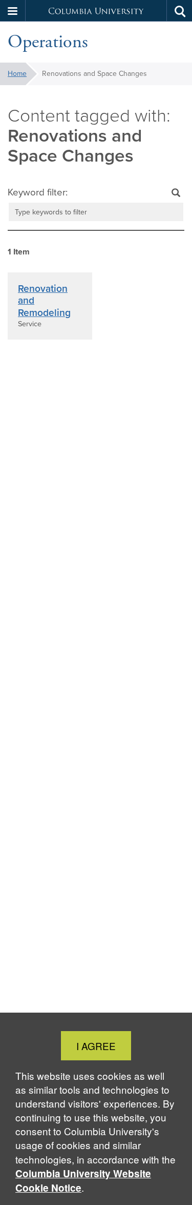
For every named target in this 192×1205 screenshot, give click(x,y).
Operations (48, 42)
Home (17, 73)
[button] (13, 11)
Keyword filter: (38, 192)
